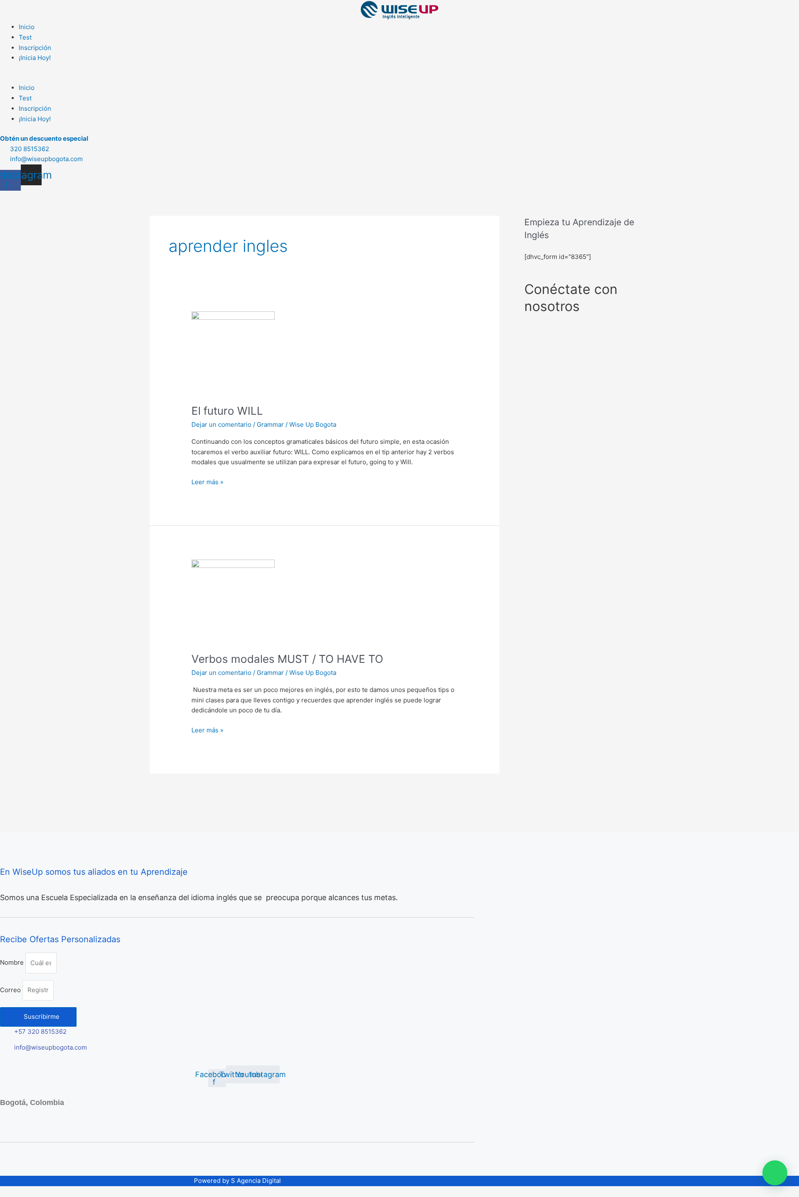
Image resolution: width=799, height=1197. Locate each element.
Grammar (270, 424)
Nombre (12, 963)
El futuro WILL (227, 410)
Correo (11, 990)
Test (25, 37)
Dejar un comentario (221, 424)
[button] (399, 78)
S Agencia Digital (256, 1181)
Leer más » (207, 481)
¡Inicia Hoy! (35, 58)
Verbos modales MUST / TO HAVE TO (287, 658)
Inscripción (35, 48)
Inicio (27, 27)
